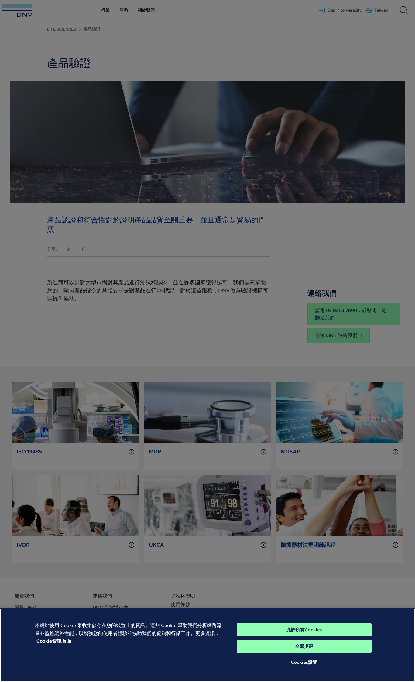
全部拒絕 (304, 646)
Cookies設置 (304, 662)
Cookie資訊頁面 (53, 641)
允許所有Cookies (304, 630)
